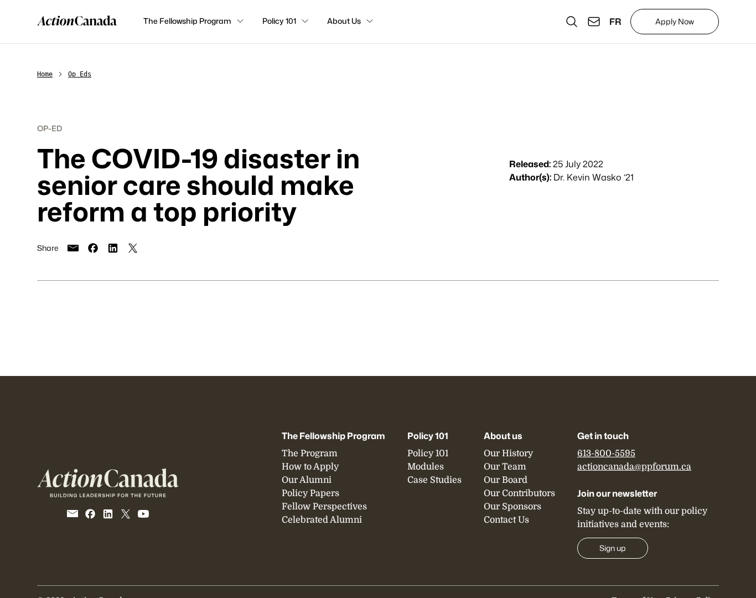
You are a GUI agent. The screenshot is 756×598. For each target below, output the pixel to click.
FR (615, 22)
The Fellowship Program (187, 21)
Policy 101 (279, 21)
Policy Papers (310, 493)
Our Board (505, 480)
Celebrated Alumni (322, 520)
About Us (344, 21)
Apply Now (674, 21)
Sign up (612, 548)
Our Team (505, 467)
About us (503, 436)
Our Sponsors (512, 507)
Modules (425, 467)
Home (45, 74)
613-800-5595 (606, 453)
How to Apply (310, 467)
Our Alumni (307, 480)
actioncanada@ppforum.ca (634, 467)
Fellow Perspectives (324, 507)
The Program (310, 453)
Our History (508, 453)
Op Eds (79, 74)
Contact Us (506, 520)
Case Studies (434, 480)
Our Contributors (519, 493)
